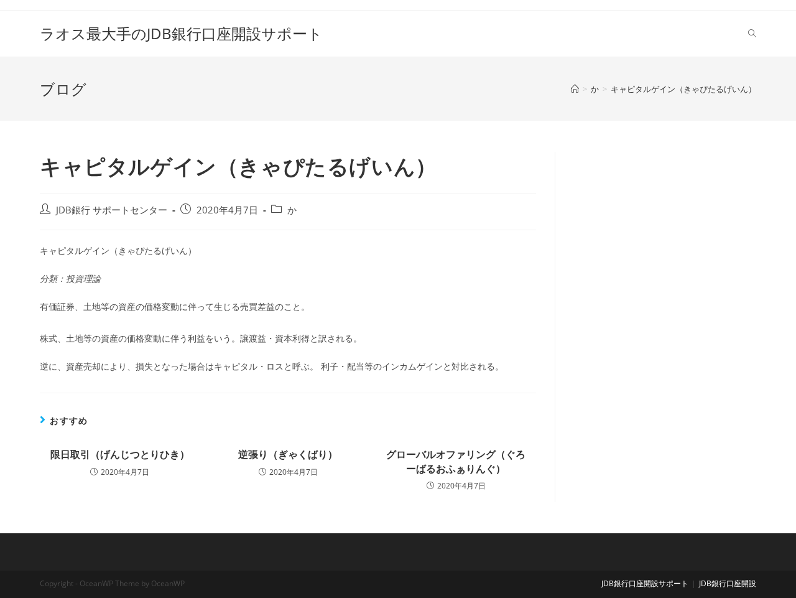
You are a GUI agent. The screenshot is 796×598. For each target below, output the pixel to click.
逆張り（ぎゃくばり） (288, 454)
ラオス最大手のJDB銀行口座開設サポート (181, 33)
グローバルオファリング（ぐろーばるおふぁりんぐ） (455, 461)
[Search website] (752, 34)
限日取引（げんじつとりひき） (120, 454)
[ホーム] (575, 89)
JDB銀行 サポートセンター (111, 210)
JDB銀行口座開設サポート (644, 583)
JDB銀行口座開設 (727, 583)
